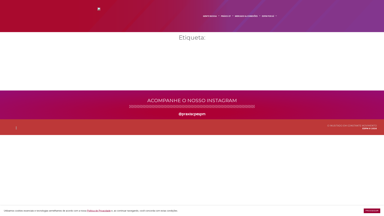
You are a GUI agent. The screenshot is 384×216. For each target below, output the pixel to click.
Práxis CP (226, 16)
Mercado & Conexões (246, 16)
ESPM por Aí (268, 16)
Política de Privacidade (99, 211)
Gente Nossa (210, 16)
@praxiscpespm (192, 114)
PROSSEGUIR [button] (372, 211)
